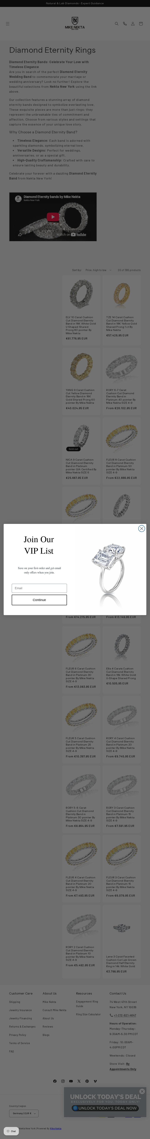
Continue (39, 600)
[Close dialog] (141, 528)
